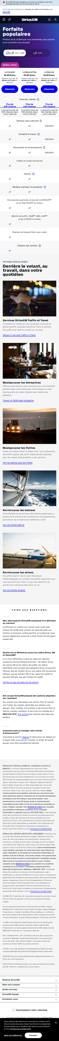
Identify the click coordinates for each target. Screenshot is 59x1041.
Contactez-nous (10, 999)
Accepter (33, 1035)
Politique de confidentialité (41, 829)
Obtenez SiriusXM (11, 980)
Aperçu (25, 737)
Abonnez (10, 89)
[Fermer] (56, 1022)
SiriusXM (6, 12)
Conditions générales (16, 1018)
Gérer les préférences (13, 1035)
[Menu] (4, 19)
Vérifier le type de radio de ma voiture (20, 682)
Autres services (9, 989)
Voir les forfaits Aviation (14, 590)
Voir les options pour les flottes (18, 462)
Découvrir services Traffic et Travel (19, 335)
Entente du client (35, 807)
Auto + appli (19, 53)
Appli (40, 53)
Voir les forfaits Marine (13, 525)
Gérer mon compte (11, 984)
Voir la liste (23, 714)
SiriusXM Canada (10, 994)
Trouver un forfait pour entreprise (18, 400)
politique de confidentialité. (20, 1029)
